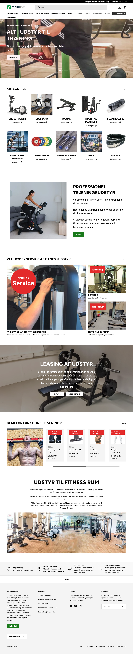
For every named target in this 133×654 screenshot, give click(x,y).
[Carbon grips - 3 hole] (55, 437)
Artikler (87, 13)
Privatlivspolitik (100, 646)
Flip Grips (93, 450)
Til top (67, 579)
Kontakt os (57, 394)
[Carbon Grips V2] (76, 437)
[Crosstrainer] (17, 104)
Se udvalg (13, 57)
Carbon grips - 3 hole (54, 451)
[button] (125, 7)
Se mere (79, 234)
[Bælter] (115, 141)
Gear (91, 155)
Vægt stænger (66, 155)
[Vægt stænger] (66, 141)
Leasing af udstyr (27, 13)
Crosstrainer (17, 118)
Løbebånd (42, 118)
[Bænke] (66, 104)
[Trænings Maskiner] (91, 104)
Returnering (11, 17)
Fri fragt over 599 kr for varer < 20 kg (96, 1)
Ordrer (79, 13)
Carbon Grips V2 (75, 450)
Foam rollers (115, 118)
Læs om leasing (74, 394)
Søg (81, 646)
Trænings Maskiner (91, 120)
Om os (70, 13)
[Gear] (91, 141)
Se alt (124, 423)
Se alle (124, 89)
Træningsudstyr (12, 13)
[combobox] (71, 7)
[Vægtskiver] (41, 141)
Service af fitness (42, 13)
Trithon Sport (14, 646)
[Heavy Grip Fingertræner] (118, 437)
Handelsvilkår (97, 13)
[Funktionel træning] (17, 141)
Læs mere (13, 626)
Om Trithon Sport (121, 646)
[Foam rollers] (115, 104)
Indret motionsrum (58, 13)
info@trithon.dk (49, 612)
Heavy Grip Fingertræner (116, 451)
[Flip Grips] (97, 437)
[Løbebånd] (41, 104)
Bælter (115, 155)
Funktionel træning (17, 157)
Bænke (66, 118)
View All (123, 259)
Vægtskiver (41, 155)
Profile (107, 13)
